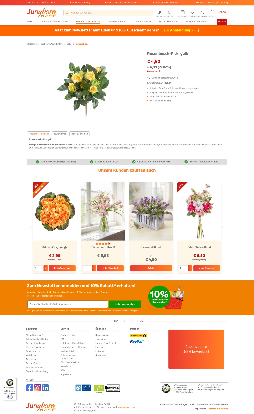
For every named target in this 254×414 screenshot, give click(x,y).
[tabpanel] (127, 145)
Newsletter (66, 366)
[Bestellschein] (182, 12)
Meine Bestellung (34, 335)
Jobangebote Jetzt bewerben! (196, 349)
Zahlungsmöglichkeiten (37, 339)
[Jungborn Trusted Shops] (194, 388)
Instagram (100, 351)
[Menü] (15, 379)
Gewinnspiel (101, 355)
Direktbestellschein (70, 362)
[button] (159, 13)
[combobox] (108, 13)
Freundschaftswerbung (37, 371)
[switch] (10, 397)
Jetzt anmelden (125, 304)
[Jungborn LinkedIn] (45, 387)
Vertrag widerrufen (218, 409)
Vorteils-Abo (32, 355)
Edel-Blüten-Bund (199, 247)
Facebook (100, 347)
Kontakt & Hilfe (68, 335)
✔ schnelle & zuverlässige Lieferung (211, 2)
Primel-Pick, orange (54, 247)
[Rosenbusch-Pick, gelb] (84, 88)
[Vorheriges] (31, 228)
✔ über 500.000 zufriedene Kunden (121, 2)
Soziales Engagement (105, 343)
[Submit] (66, 13)
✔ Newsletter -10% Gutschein (40, 2)
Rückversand (32, 359)
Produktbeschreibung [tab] (39, 133)
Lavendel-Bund (151, 247)
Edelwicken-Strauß (103, 247)
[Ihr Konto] (202, 12)
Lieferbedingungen (35, 347)
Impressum (66, 374)
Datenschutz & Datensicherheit (212, 404)
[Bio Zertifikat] (114, 388)
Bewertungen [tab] (60, 133)
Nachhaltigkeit (68, 351)
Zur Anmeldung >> (179, 30)
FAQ (63, 339)
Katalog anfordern (34, 367)
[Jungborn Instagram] (37, 387)
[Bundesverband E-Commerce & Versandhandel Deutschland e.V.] (83, 388)
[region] (84, 88)
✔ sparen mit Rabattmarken (165, 2)
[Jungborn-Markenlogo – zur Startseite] (42, 12)
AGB (63, 370)
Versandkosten (125, 407)
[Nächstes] (223, 228)
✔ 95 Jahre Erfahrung (80, 2)
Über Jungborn (102, 335)
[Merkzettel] (192, 12)
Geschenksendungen (36, 343)
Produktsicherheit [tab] (79, 133)
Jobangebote (101, 339)
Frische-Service (33, 363)
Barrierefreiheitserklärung (73, 347)
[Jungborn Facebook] (29, 387)
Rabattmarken (33, 351)
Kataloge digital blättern (72, 343)
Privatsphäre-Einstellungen (174, 404)
